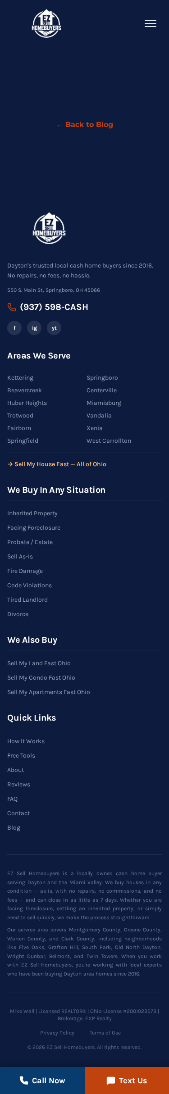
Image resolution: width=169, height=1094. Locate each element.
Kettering (20, 377)
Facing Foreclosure (33, 527)
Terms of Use (105, 1033)
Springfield (22, 441)
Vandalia (99, 415)
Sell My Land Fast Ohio (39, 663)
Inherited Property (32, 513)
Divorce (17, 614)
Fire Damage (25, 571)
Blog (13, 827)
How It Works (26, 741)
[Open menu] (150, 23)
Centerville (102, 390)
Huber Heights (27, 403)
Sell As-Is (20, 556)
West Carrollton (109, 441)
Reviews (18, 784)
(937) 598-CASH (54, 307)
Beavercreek (24, 390)
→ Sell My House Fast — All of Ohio (56, 464)
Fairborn (19, 428)
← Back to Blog (84, 124)
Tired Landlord (27, 600)
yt (54, 328)
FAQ (12, 799)
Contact (18, 813)
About (15, 770)
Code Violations (29, 585)
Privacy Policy (57, 1033)
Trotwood (20, 415)
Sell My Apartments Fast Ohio (48, 692)
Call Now (48, 1080)
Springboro (102, 377)
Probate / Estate (30, 542)
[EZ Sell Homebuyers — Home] (46, 23)
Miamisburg (104, 403)
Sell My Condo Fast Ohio (41, 677)
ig (34, 328)
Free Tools (21, 755)
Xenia (95, 428)
